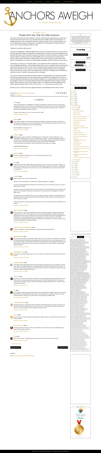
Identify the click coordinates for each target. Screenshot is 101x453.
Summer (86, 273)
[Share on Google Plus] (66, 93)
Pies (82, 306)
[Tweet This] (62, 93)
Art (81, 328)
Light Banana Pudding (78, 132)
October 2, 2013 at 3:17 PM (21, 285)
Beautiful (73, 330)
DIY (72, 249)
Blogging (79, 254)
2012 (73, 177)
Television (74, 318)
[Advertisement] (80, 207)
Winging (85, 309)
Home (79, 299)
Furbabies (86, 313)
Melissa (16, 119)
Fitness (84, 287)
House (72, 268)
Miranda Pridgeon (19, 236)
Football (73, 290)
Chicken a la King (77, 114)
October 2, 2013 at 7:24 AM (21, 114)
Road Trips (74, 294)
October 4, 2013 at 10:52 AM (21, 331)
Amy (15, 162)
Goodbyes (73, 323)
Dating (79, 287)
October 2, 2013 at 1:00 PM (21, 271)
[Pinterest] (79, 50)
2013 (73, 104)
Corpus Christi (81, 304)
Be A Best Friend (76, 130)
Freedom (85, 335)
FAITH (48, 1)
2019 (73, 93)
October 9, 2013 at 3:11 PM (20, 340)
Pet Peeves (74, 347)
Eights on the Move (19, 210)
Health (73, 316)
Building (81, 313)
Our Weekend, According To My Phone (81, 146)
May (74, 167)
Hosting (83, 337)
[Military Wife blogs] (79, 436)
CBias (75, 249)
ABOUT (29, 1)
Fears (80, 335)
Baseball (86, 328)
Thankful (73, 287)
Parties (83, 316)
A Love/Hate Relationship (78, 111)
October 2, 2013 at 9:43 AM (21, 205)
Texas (77, 280)
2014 (73, 102)
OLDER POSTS (62, 347)
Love (81, 278)
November (75, 107)
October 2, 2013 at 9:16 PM (21, 320)
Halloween (74, 299)
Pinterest (73, 309)
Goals (72, 266)
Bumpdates (85, 294)
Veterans (18, 95)
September (75, 159)
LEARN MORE (85, 43)
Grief (78, 290)
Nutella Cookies (76, 144)
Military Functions (76, 292)
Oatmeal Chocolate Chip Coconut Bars (81, 157)
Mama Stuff (82, 259)
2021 (73, 91)
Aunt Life (73, 311)
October (75, 109)
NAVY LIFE (38, 1)
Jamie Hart (17, 134)
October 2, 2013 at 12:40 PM (21, 257)
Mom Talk (73, 342)
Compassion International (78, 332)
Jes (15, 290)
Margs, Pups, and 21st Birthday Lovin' (81, 116)
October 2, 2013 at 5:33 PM (21, 297)
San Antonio (82, 325)
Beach (79, 294)
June (74, 165)
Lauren (16, 314)
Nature (78, 316)
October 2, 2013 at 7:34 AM (21, 148)
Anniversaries (75, 256)
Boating (80, 330)
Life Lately (74, 247)
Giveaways (84, 266)
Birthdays (82, 256)
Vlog (79, 318)
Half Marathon (82, 297)
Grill (72, 337)
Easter (84, 299)
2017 (73, 96)
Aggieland (82, 275)
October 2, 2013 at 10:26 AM (21, 231)
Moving (81, 273)
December (75, 105)
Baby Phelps (80, 311)
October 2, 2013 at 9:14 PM (21, 309)
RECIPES (57, 1)
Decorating (74, 335)
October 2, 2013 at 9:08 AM (21, 171)
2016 (73, 98)
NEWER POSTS (16, 347)
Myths (83, 342)
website (43, 84)
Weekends (80, 242)
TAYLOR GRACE (68, 1)
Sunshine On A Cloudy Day (79, 125)
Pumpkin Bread (76, 122)
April (74, 169)
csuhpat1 (16, 176)
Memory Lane (74, 273)
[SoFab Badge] (80, 407)
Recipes (73, 240)
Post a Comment (16, 343)
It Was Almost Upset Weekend (79, 134)
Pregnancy (74, 242)
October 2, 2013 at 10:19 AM (21, 222)
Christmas (80, 247)
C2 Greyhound (85, 318)
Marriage (87, 261)
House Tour (74, 285)
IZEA (88, 337)
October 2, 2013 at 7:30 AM (21, 129)
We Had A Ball (76, 124)
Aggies (88, 275)
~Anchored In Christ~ (19, 302)
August (74, 161)
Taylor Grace (74, 259)
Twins (81, 280)
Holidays (81, 261)
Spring (79, 309)
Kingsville (81, 285)
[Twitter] (78, 50)
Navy (78, 240)
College (73, 304)
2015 (73, 100)
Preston (80, 323)
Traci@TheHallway (19, 262)
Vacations (85, 254)
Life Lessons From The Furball (79, 118)
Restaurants (74, 325)
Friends (87, 247)
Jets (79, 306)
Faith (83, 244)
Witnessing (86, 349)
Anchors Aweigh (46, 451)
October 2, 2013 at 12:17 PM (21, 247)
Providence (81, 347)
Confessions (75, 138)
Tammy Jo (16, 276)
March (74, 171)
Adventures (74, 261)
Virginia (73, 254)
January (75, 174)
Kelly (15, 336)
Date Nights (74, 297)
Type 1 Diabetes (75, 328)
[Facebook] (76, 50)
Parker (82, 240)
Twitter (73, 349)
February (75, 172)
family (86, 242)
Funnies (77, 278)
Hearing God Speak (77, 143)
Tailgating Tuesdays (81, 268)
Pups (83, 292)
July (74, 163)
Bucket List (74, 313)
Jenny (78, 244)
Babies (86, 280)
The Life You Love (19, 325)
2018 (73, 94)
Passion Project (82, 344)
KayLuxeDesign (65, 451)
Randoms (73, 244)
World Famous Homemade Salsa (80, 136)
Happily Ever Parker (19, 251)
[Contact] (84, 50)
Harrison (77, 337)
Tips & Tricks (74, 275)
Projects (86, 278)
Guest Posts (80, 271)
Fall (72, 278)
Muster (79, 342)
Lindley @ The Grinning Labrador (23, 227)
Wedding (73, 271)
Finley (15, 102)
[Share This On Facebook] (60, 93)
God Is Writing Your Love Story (79, 120)
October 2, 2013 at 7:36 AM (21, 157)
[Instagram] (81, 50)
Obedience (74, 344)
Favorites (73, 306)
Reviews (78, 266)
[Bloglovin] (82, 50)
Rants (72, 280)
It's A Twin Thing (76, 112)
